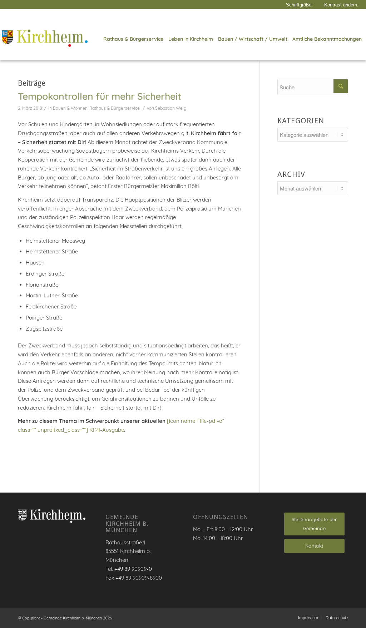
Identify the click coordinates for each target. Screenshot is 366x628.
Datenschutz (337, 617)
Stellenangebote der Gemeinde (314, 523)
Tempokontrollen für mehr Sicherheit (99, 96)
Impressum (308, 617)
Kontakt (314, 546)
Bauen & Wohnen (70, 108)
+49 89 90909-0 (133, 568)
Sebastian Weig (171, 108)
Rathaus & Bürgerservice (114, 108)
